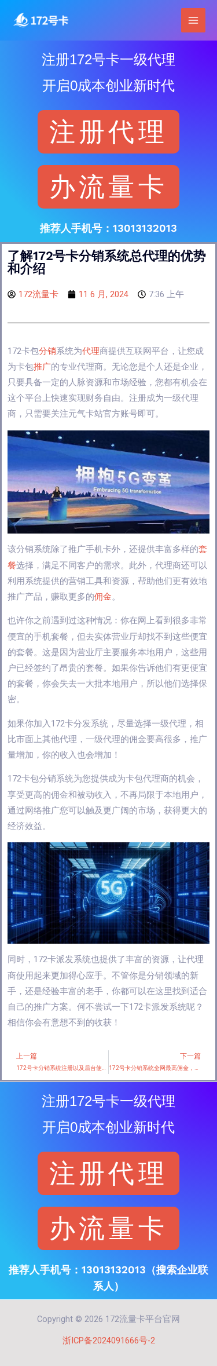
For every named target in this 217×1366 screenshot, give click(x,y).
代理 (91, 351)
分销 (47, 351)
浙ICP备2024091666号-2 (108, 1340)
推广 (42, 366)
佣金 (103, 596)
